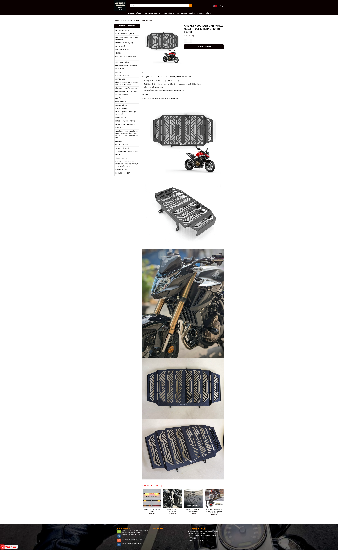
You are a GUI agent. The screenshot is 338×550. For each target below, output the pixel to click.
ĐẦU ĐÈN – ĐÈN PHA (122, 76)
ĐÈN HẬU (118, 72)
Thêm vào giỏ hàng (204, 47)
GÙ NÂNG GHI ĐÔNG (121, 95)
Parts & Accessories (132, 20)
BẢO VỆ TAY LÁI (120, 46)
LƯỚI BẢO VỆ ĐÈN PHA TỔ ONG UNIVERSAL (193, 510)
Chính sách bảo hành (188, 13)
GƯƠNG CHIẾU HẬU (121, 102)
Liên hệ (208, 13)
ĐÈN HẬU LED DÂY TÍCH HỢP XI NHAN (152, 510)
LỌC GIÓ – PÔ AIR (121, 105)
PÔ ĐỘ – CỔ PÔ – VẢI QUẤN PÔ (125, 124)
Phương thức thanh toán (170, 13)
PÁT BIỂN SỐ (119, 128)
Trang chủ (130, 13)
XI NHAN (118, 155)
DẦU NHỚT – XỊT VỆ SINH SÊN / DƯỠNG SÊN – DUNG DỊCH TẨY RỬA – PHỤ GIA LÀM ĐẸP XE (126, 164)
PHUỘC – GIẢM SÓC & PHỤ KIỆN (125, 121)
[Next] (223, 504)
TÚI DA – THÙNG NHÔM (122, 148)
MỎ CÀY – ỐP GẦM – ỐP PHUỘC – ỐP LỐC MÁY (126, 113)
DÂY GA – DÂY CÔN (121, 169)
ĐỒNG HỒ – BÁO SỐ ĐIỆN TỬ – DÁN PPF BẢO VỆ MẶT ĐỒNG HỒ (126, 84)
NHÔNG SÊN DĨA (120, 117)
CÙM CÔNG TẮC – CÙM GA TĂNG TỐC (125, 58)
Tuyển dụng (200, 13)
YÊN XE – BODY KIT (121, 158)
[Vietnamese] (216, 5)
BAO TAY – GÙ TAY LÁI (122, 30)
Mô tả (144, 72)
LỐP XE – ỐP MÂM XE (122, 108)
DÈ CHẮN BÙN (119, 69)
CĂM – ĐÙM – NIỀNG (122, 62)
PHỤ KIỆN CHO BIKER (122, 49)
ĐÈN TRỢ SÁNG (120, 79)
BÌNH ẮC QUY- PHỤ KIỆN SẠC (124, 43)
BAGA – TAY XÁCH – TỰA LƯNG (125, 34)
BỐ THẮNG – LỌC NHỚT (122, 173)
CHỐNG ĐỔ (118, 53)
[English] (214, 5)
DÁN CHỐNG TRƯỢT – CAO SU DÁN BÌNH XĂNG (126, 38)
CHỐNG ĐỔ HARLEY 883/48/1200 (172, 510)
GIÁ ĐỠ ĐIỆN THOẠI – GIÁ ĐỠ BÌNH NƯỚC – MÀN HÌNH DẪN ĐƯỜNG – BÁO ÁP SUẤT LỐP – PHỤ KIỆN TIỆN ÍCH (126, 134)
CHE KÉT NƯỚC (147, 20)
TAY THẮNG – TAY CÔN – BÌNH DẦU (126, 151)
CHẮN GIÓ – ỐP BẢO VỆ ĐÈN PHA (126, 91)
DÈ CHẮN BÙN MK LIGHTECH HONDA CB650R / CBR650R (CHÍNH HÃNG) (214, 511)
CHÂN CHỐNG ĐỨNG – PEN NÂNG (126, 65)
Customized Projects (152, 13)
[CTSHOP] (121, 5)
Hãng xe (138, 13)
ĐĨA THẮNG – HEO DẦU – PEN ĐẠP (126, 88)
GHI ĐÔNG (118, 98)
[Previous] (142, 504)
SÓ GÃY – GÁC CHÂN (121, 145)
